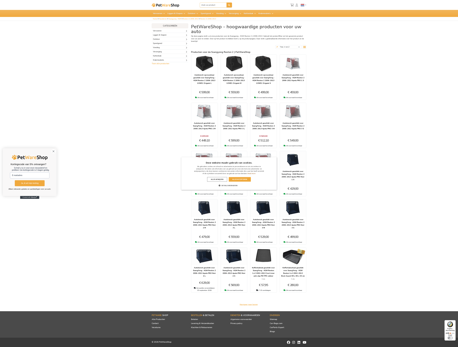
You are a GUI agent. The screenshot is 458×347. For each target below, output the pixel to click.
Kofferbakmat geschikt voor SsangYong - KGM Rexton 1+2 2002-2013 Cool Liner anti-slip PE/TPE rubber (263, 271)
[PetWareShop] (165, 5)
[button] (228, 185)
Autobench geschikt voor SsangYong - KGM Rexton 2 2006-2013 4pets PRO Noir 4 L (204, 271)
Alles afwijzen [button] (217, 179)
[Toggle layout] (304, 47)
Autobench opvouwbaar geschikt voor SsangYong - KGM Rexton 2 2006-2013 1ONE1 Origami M (234, 79)
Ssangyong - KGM (175, 19)
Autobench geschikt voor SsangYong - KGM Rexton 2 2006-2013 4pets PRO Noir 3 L (234, 223)
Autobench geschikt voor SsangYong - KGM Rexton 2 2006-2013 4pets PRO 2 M (204, 126)
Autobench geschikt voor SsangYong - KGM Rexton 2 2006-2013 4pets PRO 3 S (293, 126)
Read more (251, 173)
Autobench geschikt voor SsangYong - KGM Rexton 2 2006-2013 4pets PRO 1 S (293, 78)
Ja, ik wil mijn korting (30, 183)
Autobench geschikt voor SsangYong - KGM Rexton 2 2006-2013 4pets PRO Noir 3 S (293, 223)
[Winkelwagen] (292, 4)
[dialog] (229, 173)
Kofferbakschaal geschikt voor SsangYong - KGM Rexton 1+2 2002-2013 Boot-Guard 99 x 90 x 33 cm (293, 271)
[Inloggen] (297, 4)
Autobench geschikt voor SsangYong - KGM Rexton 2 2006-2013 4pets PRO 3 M (263, 126)
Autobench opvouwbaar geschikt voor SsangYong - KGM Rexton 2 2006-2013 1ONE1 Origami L (204, 79)
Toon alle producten (160, 63)
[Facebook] (289, 342)
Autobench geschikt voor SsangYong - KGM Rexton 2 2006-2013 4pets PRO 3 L (234, 126)
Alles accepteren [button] (239, 179)
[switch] (450, 338)
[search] (229, 5)
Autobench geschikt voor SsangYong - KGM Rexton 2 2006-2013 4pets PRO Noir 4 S (234, 271)
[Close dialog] (53, 151)
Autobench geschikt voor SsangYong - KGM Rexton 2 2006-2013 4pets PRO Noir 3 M (263, 223)
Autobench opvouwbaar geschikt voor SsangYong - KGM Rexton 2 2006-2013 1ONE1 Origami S (263, 79)
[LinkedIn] (299, 342)
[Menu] (454, 321)
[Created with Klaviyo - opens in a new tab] (29, 197)
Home (155, 19)
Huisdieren (163, 19)
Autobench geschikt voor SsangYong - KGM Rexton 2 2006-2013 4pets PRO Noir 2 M (204, 223)
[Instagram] (294, 342)
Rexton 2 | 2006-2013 (191, 19)
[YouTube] (304, 342)
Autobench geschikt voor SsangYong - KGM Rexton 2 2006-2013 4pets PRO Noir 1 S (293, 175)
